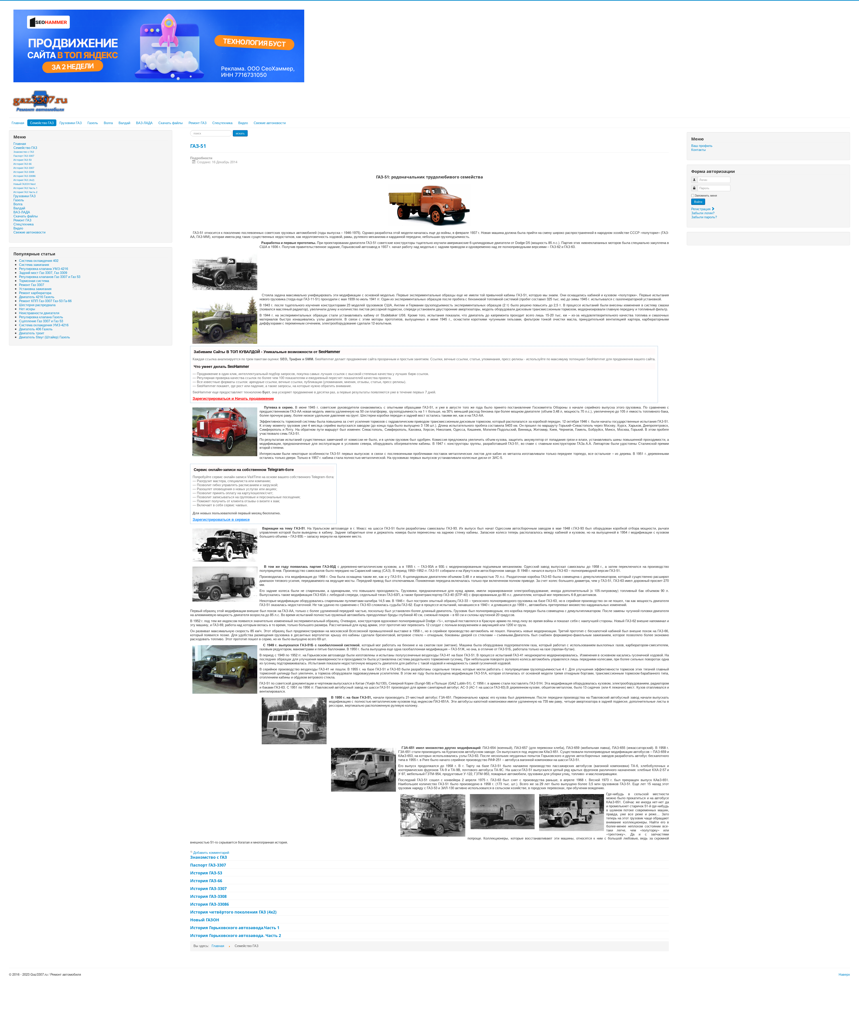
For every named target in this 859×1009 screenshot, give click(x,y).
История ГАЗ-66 (22, 163)
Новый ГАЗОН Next (24, 184)
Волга (108, 122)
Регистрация (701, 208)
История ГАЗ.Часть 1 (25, 188)
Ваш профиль (701, 146)
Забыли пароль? (704, 216)
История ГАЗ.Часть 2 (25, 192)
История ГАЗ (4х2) (23, 180)
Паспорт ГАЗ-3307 (23, 155)
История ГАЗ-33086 (24, 176)
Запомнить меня (706, 195)
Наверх (844, 974)
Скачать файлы (170, 122)
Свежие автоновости (270, 122)
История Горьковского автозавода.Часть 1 (234, 927)
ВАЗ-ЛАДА (144, 122)
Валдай (124, 122)
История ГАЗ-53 (22, 159)
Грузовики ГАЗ (71, 122)
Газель (92, 122)
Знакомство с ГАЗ (23, 151)
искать (240, 133)
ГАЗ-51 (198, 145)
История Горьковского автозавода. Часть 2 (235, 935)
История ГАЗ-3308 (23, 172)
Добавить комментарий (211, 852)
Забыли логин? (702, 212)
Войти (698, 201)
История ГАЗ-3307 (23, 168)
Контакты (698, 150)
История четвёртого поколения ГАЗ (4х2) (233, 912)
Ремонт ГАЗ (197, 122)
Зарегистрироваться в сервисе (221, 519)
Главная (18, 122)
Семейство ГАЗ (42, 122)
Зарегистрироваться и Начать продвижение (233, 398)
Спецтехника (222, 122)
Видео (243, 122)
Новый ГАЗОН (204, 919)
